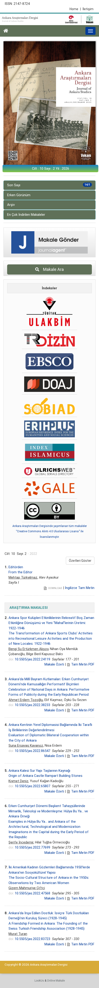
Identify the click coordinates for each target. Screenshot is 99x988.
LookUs (39, 980)
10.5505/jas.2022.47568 (32, 893)
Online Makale (56, 980)
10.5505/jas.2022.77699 (32, 847)
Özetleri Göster (80, 560)
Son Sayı (48, 185)
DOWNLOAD (55, 588)
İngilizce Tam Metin (79, 588)
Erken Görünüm (18, 195)
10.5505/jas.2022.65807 (32, 786)
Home (75, 9)
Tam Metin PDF (82, 664)
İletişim (88, 9)
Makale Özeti (54, 664)
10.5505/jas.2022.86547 (32, 751)
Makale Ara (52, 269)
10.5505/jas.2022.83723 (32, 939)
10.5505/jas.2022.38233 (32, 705)
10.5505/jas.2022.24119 (32, 659)
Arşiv (11, 205)
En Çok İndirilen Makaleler (26, 215)
